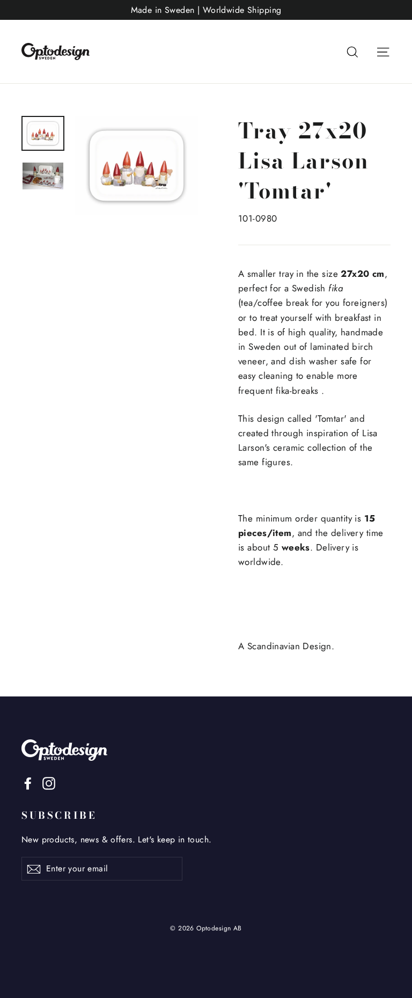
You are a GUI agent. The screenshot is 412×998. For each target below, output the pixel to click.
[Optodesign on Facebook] (27, 782)
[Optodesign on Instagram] (48, 782)
